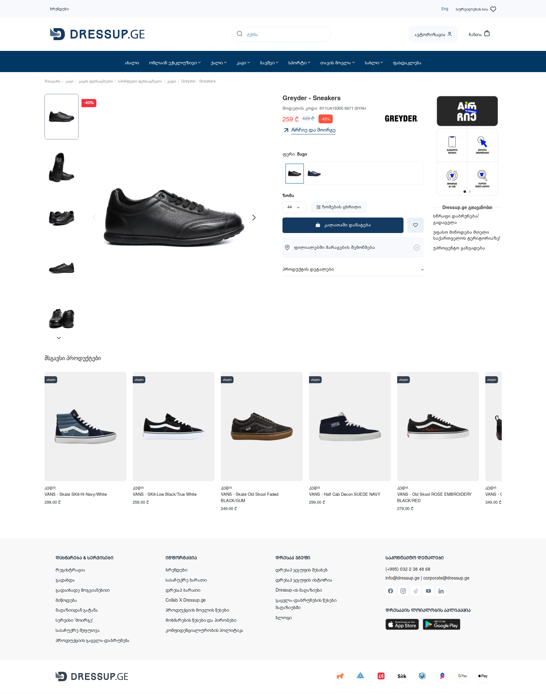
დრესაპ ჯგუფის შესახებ (302, 569)
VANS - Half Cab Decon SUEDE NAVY (344, 494)
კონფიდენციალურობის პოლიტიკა (204, 630)
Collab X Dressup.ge (186, 600)
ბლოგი (284, 617)
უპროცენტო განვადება (459, 248)
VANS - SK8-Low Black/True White (165, 494)
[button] (97, 557)
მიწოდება (66, 600)
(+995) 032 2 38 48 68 (407, 569)
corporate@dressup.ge (446, 578)
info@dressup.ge (402, 578)
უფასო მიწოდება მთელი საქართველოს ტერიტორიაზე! (466, 235)
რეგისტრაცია (70, 569)
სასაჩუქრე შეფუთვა (78, 630)
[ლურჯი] (314, 173)
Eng (444, 8)
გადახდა (65, 579)
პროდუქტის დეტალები (308, 270)
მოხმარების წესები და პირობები (201, 620)
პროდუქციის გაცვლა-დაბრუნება (93, 640)
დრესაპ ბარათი (183, 590)
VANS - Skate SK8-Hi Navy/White (76, 494)
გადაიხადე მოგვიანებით (83, 590)
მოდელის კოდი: (300, 108)
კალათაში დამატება (347, 225)
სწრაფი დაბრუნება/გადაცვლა (456, 219)
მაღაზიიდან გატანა (77, 609)
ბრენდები (59, 8)
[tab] (353, 270)
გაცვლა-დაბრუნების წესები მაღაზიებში (306, 604)
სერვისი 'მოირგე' (74, 620)
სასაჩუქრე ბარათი (186, 579)
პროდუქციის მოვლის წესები (197, 609)
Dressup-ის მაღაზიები (299, 590)
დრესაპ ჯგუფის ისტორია (304, 579)
